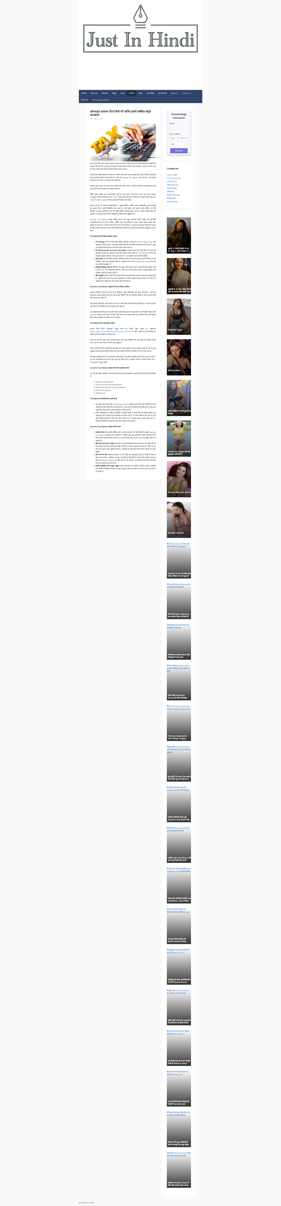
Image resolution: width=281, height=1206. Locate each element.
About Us (174, 93)
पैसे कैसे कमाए (162, 93)
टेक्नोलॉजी (105, 93)
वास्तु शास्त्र (84, 100)
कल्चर (122, 93)
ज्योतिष (140, 93)
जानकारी (131, 93)
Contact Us (186, 93)
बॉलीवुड (114, 93)
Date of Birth (174, 134)
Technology (172, 178)
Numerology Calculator (101, 100)
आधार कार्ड (94, 93)
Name (172, 123)
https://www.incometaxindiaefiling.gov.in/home (110, 331)
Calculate (179, 151)
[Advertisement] (140, 73)
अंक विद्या (83, 93)
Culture (170, 175)
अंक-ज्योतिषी (150, 93)
